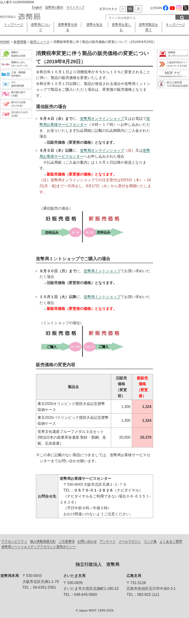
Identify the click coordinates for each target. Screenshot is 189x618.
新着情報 (20, 42)
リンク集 (150, 541)
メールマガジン (129, 541)
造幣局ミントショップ (102, 271)
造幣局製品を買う (148, 27)
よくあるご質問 (170, 541)
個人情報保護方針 (43, 541)
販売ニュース (40, 42)
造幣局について (40, 27)
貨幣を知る (94, 24)
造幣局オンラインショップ (102, 119)
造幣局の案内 (54, 7)
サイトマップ (75, 7)
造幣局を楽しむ (121, 27)
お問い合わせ (87, 541)
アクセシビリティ (14, 541)
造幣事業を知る (67, 27)
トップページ (13, 24)
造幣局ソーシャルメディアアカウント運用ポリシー (38, 547)
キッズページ (175, 24)
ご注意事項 (67, 541)
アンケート (108, 541)
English (37, 7)
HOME (5, 42)
